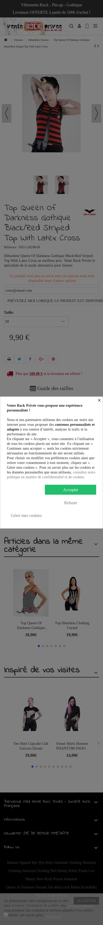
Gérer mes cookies (26, 515)
